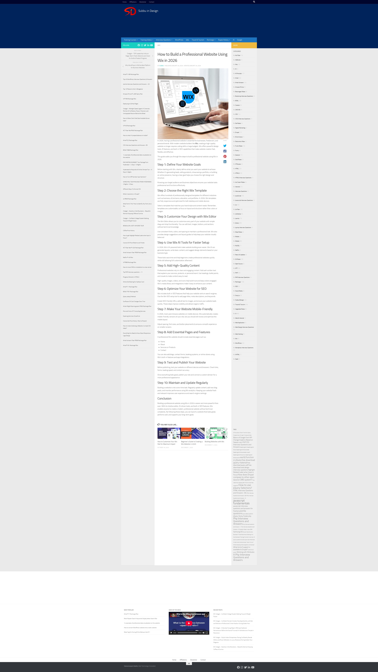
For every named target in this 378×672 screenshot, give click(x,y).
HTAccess (238, 164)
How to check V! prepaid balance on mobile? (135, 135)
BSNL (237, 101)
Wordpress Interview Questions (244, 348)
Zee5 (236, 359)
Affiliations (132, 2)
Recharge (210, 40)
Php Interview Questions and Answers (241, 521)
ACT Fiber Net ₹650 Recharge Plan (133, 130)
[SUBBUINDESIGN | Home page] (130, 11)
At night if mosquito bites (245, 435)
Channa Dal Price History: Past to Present (135, 321)
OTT (236, 268)
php (249, 516)
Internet (237, 187)
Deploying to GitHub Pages (130, 104)
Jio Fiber (237, 209)
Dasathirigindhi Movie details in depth (241, 452)
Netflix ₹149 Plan (128, 257)
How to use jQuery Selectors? (242, 486)
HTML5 (237, 173)
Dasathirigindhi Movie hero (239, 455)
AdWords (237, 60)
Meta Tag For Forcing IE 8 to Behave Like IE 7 (137, 632)
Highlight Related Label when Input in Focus (244, 472)
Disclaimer (142, 2)
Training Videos (146, 40)
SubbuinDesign (239, 300)
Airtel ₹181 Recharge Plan (130, 345)
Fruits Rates (238, 146)
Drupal (237, 132)
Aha (236, 64)
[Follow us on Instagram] (142, 45)
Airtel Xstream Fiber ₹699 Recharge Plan (134, 252)
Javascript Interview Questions (244, 200)
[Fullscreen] (207, 633)
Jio (236, 205)
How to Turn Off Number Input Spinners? (134, 177)
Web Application (239, 322)
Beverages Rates (240, 91)
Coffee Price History (129, 230)
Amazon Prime (239, 87)
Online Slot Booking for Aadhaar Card (133, 282)
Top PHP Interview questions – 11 (133, 272)
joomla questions (239, 512)
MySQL (237, 245)
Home (124, 2)
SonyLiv (237, 295)
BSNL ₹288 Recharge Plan (130, 150)
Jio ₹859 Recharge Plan (129, 199)
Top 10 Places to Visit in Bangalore (133, 89)
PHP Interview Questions (242, 277)
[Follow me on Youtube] (151, 45)
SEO (236, 286)
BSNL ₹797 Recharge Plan (130, 291)
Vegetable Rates (240, 309)
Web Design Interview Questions (244, 327)
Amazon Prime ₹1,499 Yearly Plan (133, 94)
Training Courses (130, 40)
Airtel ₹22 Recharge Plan (130, 140)
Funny (237, 150)
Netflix (237, 250)
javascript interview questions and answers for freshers (243, 508)
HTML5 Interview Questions (243, 178)
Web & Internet (239, 318)
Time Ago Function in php (246, 537)
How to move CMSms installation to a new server (137, 267)
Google (239, 40)
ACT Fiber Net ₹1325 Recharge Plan (133, 248)
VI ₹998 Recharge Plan (129, 262)
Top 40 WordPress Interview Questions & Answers (137, 79)
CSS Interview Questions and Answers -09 (135, 145)
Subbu (161, 66)
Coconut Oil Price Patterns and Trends (134, 243)
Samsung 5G (238, 532)
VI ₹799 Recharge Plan (129, 99)
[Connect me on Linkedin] (148, 45)
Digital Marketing (240, 128)
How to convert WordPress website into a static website (140, 627)
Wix (159, 45)
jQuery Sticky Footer (240, 516)
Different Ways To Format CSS (132, 189)
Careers (237, 105)
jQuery (237, 223)
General (237, 155)
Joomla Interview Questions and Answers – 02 (136, 84)
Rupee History (223, 40)
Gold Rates (238, 159)
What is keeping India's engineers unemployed (243, 544)
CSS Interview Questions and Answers (242, 444)
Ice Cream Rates (240, 182)
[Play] (171, 633)
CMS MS (237, 110)
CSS (236, 114)
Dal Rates (238, 123)
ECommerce (238, 137)
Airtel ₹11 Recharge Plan (130, 287)
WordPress (179, 40)
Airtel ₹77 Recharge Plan (131, 614)
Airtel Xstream (239, 82)
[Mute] (204, 633)
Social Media (238, 291)
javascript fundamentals (241, 502)
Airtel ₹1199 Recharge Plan (131, 74)
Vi (235, 313)
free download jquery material (244, 461)
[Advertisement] (218, 20)
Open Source (238, 264)
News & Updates (240, 255)
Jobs (187, 40)
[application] (189, 623)
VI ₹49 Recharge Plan (129, 126)
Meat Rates (238, 232)
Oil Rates (237, 259)
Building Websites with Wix (214, 442)
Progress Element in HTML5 (131, 277)
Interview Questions (163, 40)
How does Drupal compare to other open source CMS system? (243, 477)
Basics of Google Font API (242, 438)
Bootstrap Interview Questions (244, 96)
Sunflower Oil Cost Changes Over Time (134, 301)
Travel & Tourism (198, 40)
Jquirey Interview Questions (243, 227)
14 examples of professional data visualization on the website (142, 623)
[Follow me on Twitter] (145, 45)
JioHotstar (238, 214)
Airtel (236, 78)
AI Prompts (238, 73)
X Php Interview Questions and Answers (241, 557)
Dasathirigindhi (243, 447)
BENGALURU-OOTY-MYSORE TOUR (133, 226)
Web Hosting (239, 334)
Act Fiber (237, 55)
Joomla (237, 218)
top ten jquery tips (245, 539)
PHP (236, 273)
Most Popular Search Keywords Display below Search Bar (140, 618)
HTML (237, 168)
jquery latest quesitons (248, 513)
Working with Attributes (245, 552)
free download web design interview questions (242, 467)
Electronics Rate (240, 141)
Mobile (237, 236)
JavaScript (238, 196)
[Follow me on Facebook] (139, 45)
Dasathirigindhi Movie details (242, 449)
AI (233, 40)
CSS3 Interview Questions (242, 119)
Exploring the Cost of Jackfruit (131, 316)
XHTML (237, 354)
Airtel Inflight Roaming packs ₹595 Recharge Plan (137, 306)
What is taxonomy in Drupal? (131, 194)
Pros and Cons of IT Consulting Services (134, 311)
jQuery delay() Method (129, 296)
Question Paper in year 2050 (245, 529)
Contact (151, 2)
